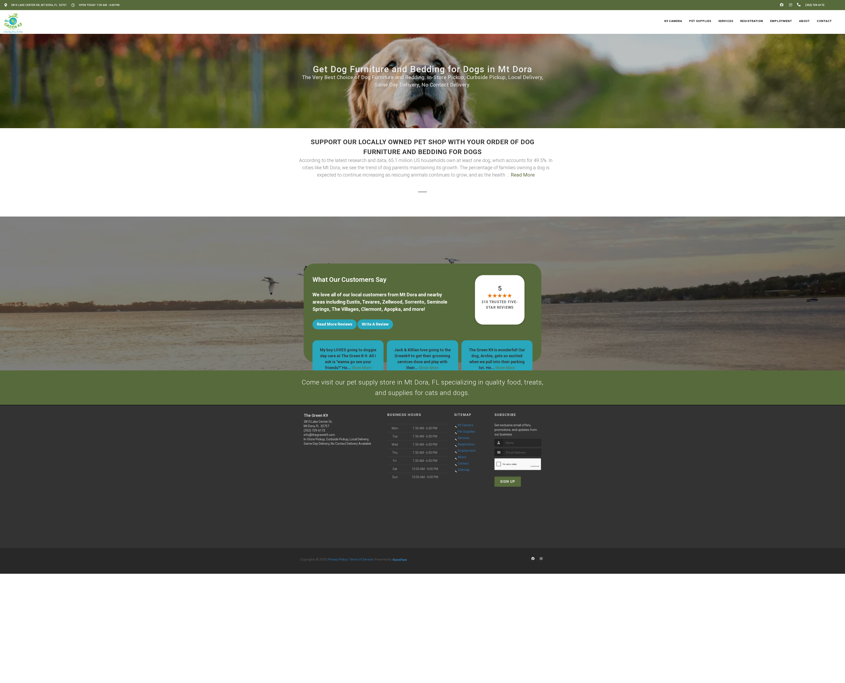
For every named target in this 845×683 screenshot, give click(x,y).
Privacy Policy (337, 559)
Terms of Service (361, 559)
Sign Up (507, 481)
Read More (523, 175)
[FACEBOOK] (781, 5)
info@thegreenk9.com (319, 435)
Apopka (392, 309)
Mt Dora (408, 294)
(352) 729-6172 (314, 430)
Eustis (353, 302)
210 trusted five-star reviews (499, 304)
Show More (354, 367)
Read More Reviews (334, 324)
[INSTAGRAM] (790, 5)
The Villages (345, 309)
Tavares (371, 302)
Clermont (371, 309)
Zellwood (392, 302)
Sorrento (414, 302)
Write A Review (375, 324)
